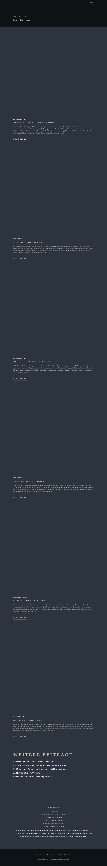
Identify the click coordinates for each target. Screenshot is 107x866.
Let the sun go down (28, 481)
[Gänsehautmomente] (53, 672)
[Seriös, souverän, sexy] (53, 552)
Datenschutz (50, 855)
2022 (21, 20)
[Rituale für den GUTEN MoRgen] (53, 74)
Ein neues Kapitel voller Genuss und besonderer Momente (39, 765)
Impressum (38, 855)
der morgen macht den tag (33, 362)
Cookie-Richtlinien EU (65, 855)
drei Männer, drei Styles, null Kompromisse (32, 777)
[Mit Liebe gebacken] (53, 194)
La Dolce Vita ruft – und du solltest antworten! (33, 762)
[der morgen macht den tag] (53, 313)
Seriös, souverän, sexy (30, 601)
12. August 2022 (17, 358)
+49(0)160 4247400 (55, 820)
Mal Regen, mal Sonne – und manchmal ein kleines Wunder (40, 769)
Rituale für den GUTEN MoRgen (36, 123)
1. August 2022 (17, 716)
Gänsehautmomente (27, 720)
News (25, 119)
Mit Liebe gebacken (28, 242)
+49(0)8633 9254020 (55, 817)
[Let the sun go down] (53, 433)
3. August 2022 (17, 597)
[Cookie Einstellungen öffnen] (4, 863)
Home (15, 20)
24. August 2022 (17, 119)
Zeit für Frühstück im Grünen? (26, 773)
